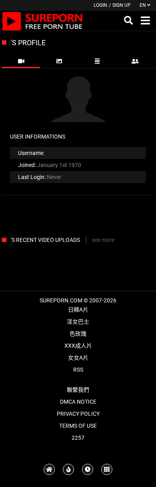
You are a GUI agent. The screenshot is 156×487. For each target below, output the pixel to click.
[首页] (49, 469)
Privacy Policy (78, 414)
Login (100, 5)
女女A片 (78, 357)
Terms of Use (78, 426)
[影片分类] (106, 469)
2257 (78, 438)
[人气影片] (68, 469)
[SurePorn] (42, 21)
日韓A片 (78, 309)
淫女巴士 (78, 321)
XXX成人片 (78, 345)
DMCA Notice (78, 401)
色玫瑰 (78, 333)
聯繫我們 (78, 389)
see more (103, 240)
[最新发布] (87, 469)
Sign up (121, 5)
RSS (78, 369)
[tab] (21, 61)
